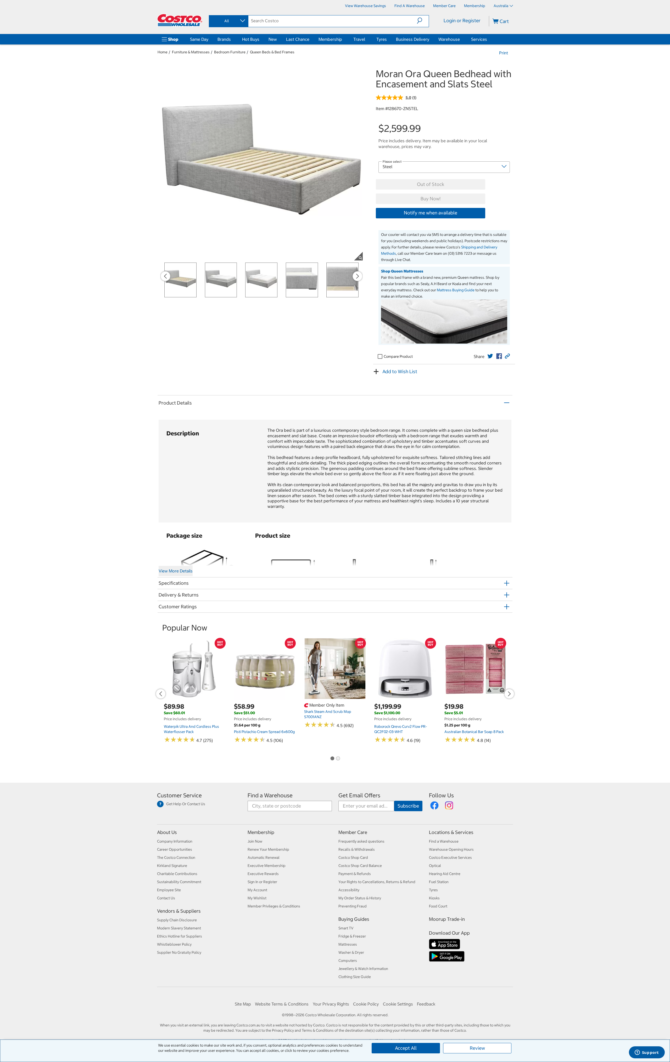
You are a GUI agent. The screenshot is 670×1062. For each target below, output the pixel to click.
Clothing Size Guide (354, 976)
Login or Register (462, 21)
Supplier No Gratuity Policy (179, 952)
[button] (423, 20)
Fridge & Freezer (352, 936)
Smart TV (346, 928)
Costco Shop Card (353, 857)
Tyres (381, 39)
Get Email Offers (359, 795)
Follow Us (441, 795)
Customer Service (179, 795)
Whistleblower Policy (174, 944)
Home (163, 52)
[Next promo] (357, 276)
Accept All (406, 1048)
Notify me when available (430, 213)
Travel (359, 39)
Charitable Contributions (177, 873)
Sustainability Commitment (179, 881)
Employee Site (169, 890)
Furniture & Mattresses (191, 52)
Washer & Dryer (351, 952)
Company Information (174, 841)
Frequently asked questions (361, 841)
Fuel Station (439, 881)
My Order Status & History (359, 898)
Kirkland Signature (172, 865)
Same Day (199, 39)
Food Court (438, 906)
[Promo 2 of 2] (338, 759)
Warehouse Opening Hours (451, 849)
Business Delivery (412, 39)
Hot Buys (250, 39)
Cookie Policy (366, 1004)
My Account (257, 890)
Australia (501, 5)
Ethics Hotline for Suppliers (179, 936)
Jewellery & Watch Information (363, 968)
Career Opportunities (174, 849)
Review (477, 1048)
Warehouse (449, 39)
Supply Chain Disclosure (177, 920)
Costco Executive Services (450, 857)
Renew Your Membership (268, 849)
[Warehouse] (461, 39)
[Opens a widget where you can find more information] (647, 1052)
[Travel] (366, 39)
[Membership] (343, 39)
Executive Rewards (263, 873)
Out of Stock (430, 184)
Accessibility (348, 890)
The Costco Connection (176, 857)
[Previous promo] (165, 276)
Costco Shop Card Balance (360, 865)
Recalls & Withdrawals (356, 849)
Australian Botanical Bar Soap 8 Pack (474, 731)
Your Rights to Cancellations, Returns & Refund (376, 881)
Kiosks (434, 898)
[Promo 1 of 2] (332, 759)
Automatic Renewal (264, 857)
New (273, 39)
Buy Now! (430, 199)
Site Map (243, 1004)
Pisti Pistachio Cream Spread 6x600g (264, 731)
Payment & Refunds (354, 873)
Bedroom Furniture (229, 52)
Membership (330, 39)
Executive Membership (267, 865)
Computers (347, 960)
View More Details (176, 570)
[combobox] (228, 21)
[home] (180, 20)
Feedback (426, 1004)
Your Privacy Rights (331, 1004)
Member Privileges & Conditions (274, 906)
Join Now (255, 841)
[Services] (488, 39)
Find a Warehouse (270, 795)
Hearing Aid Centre (444, 873)
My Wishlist (257, 898)
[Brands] (232, 39)
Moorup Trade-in (447, 919)
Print (503, 52)
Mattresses (347, 944)
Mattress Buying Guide (455, 290)
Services (479, 39)
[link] (490, 356)
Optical (435, 865)
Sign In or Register (262, 881)
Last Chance (297, 39)
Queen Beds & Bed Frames (272, 52)
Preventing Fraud (352, 906)
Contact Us (166, 898)
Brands (224, 39)
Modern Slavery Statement (179, 928)
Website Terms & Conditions (282, 1004)
